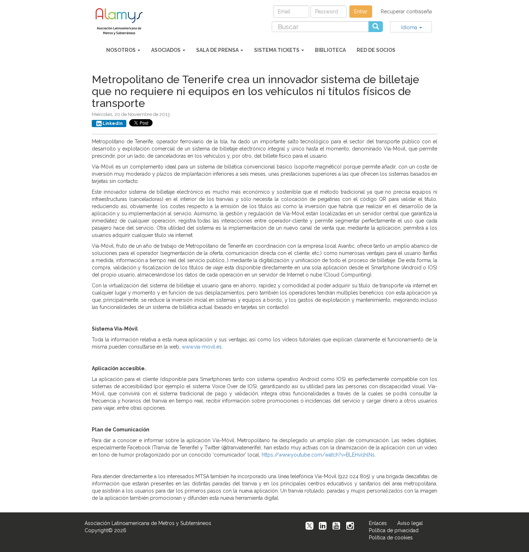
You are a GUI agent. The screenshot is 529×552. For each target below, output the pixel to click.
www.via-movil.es (202, 347)
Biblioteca (330, 50)
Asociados (166, 50)
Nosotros (121, 50)
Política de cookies (391, 537)
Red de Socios (376, 50)
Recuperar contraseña (406, 11)
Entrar (360, 11)
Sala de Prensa (218, 50)
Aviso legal (410, 523)
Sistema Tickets (277, 50)
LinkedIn (113, 123)
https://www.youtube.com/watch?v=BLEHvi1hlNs (318, 455)
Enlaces (378, 523)
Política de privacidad (394, 530)
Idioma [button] (410, 27)
